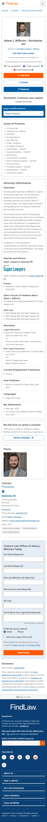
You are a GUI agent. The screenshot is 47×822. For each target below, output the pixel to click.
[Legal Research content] (42, 795)
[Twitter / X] (20, 757)
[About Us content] (42, 773)
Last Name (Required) (13, 566)
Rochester (14, 10)
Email (9, 631)
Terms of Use (18, 645)
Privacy (13, 816)
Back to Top (24, 697)
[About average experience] (32, 70)
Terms (4, 816)
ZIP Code (7, 601)
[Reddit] (35, 757)
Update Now (19, 668)
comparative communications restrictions (20, 690)
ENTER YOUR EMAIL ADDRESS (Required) (18, 738)
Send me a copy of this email (19, 637)
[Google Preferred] (4, 765)
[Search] (42, 3)
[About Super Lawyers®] (42, 66)
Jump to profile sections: (14, 108)
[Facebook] (4, 757)
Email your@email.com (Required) (19, 577)
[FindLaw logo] (13, 3)
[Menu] (3, 3)
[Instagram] (27, 757)
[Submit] (42, 743)
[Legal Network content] (42, 802)
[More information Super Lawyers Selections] (32, 261)
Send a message (14, 517)
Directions (6, 509)
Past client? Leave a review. (23, 53)
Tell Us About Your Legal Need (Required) (22, 612)
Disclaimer (24, 816)
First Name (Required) (13, 554)
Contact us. (24, 726)
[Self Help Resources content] (42, 788)
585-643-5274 (21, 513)
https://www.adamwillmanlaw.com (24, 520)
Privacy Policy (34, 645)
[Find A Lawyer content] (42, 780)
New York (5, 10)
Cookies (35, 816)
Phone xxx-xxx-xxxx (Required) (17, 589)
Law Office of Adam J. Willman (32, 10)
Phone (21, 631)
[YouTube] (12, 757)
